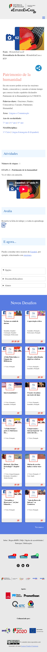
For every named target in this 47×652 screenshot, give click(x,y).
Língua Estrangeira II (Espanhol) (25, 132)
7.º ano (6, 122)
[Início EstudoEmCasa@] (22, 5)
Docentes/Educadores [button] (14, 278)
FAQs (22, 540)
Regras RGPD (14, 540)
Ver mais (38, 527)
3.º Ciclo (6, 132)
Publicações (28, 543)
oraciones (27, 255)
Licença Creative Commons (29, 646)
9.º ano (21, 122)
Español (33, 251)
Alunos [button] (8, 285)
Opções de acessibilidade (34, 540)
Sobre (5, 540)
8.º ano (13, 122)
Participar (18, 543)
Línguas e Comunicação (19, 113)
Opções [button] (8, 270)
